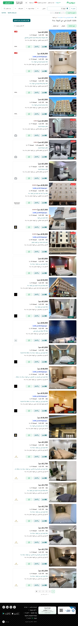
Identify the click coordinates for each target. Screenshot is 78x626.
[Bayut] (70, 3)
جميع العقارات (71, 26)
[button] (73, 8)
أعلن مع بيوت (33, 610)
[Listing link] (44, 39)
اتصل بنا (27, 613)
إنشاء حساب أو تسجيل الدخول (19, 2)
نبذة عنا (25, 607)
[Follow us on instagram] (3, 608)
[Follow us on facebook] (14, 608)
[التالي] (36, 591)
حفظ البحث (4, 13)
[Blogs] (58, 2)
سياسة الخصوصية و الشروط (31, 616)
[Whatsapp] (29, 46)
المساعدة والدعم (33, 607)
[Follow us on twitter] (10, 608)
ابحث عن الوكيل (51, 3)
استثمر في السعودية (40, 3)
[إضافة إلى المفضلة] (51, 47)
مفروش (63, 26)
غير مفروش (55, 26)
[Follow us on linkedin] (7, 608)
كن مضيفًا (31, 3)
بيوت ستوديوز (34, 613)
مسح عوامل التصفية (12, 13)
